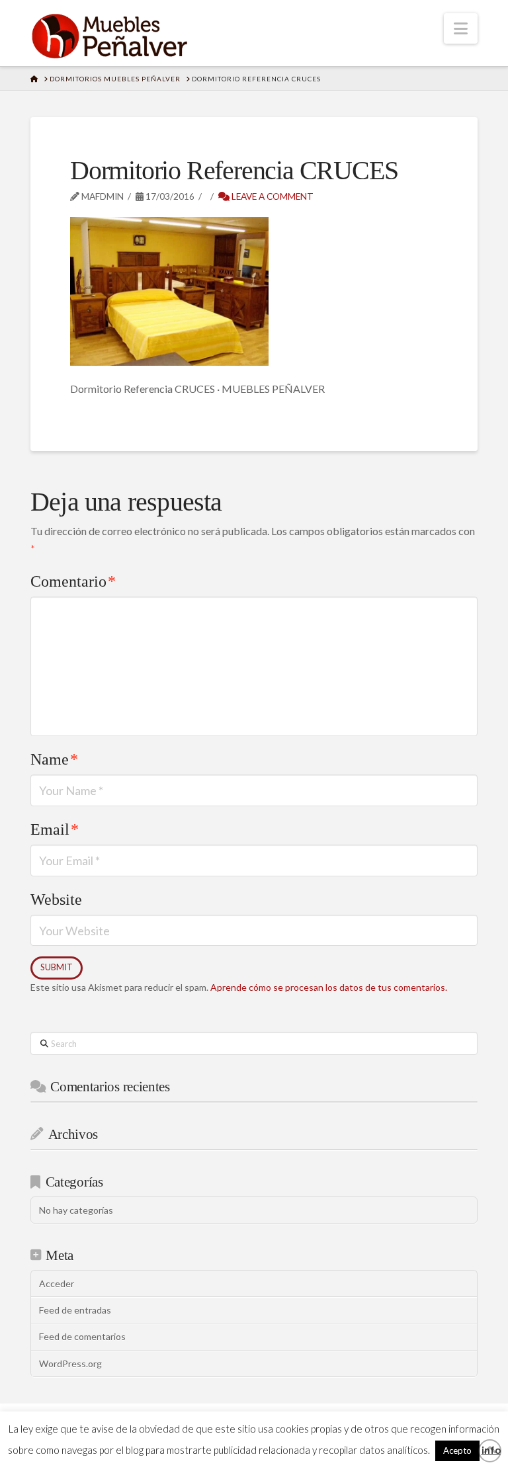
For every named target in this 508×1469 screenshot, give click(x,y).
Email (54, 829)
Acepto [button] (457, 1450)
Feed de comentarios (82, 1336)
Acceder (56, 1283)
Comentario (73, 581)
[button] (461, 28)
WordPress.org (70, 1363)
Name (54, 759)
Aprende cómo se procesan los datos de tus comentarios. (328, 987)
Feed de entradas (75, 1310)
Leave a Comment (272, 196)
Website (56, 899)
